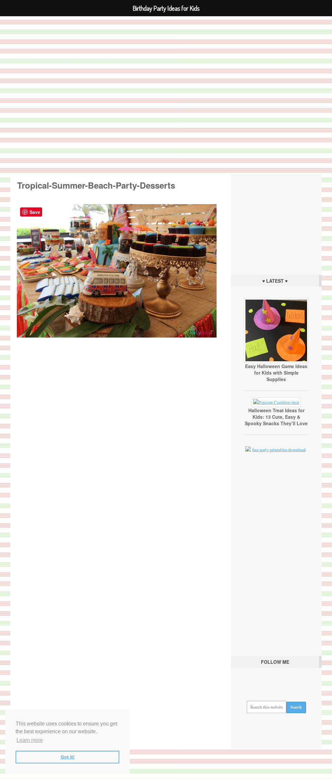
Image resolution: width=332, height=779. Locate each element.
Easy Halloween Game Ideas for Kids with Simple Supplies (276, 372)
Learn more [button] (30, 740)
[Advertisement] (276, 223)
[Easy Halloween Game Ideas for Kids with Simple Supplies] (276, 361)
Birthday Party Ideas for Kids (166, 89)
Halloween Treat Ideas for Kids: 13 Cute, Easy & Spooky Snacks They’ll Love (276, 417)
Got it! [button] (68, 757)
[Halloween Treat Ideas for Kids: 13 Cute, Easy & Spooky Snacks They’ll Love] (276, 402)
